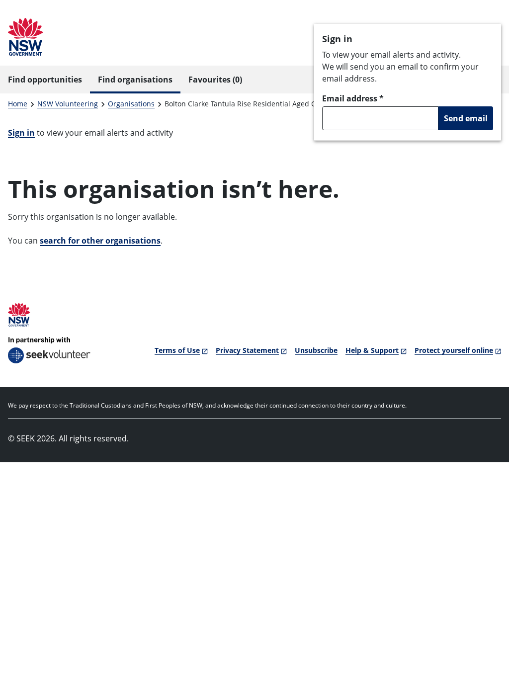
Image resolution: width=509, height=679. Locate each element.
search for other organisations (100, 240)
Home (17, 103)
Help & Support (372, 350)
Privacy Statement (247, 350)
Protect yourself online (454, 350)
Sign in (21, 132)
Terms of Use (177, 350)
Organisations (131, 103)
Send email (466, 118)
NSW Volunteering (67, 103)
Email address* (353, 98)
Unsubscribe (316, 350)
